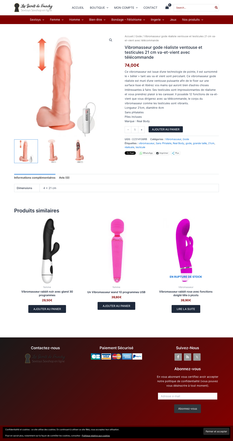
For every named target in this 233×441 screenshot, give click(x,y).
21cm (211, 143)
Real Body (178, 143)
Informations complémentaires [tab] (34, 177)
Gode (138, 36)
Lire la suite (186, 309)
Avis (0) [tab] (64, 177)
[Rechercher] (216, 7)
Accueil (129, 36)
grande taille (200, 143)
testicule (140, 147)
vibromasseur (146, 143)
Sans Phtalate (163, 143)
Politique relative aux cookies (96, 435)
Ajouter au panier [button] (47, 309)
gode (189, 143)
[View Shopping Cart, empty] (167, 7)
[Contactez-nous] (45, 358)
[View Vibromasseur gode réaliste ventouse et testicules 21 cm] (78, 151)
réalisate (129, 147)
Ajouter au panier (165, 129)
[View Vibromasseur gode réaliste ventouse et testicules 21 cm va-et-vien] (52, 151)
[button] (111, 40)
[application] (106, 8)
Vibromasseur (173, 139)
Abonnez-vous (187, 408)
